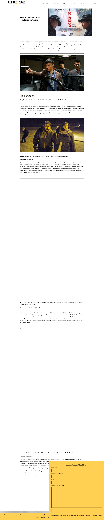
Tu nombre (54, 467)
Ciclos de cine (30, 23)
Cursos (56, 3)
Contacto (93, 3)
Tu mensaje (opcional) (57, 485)
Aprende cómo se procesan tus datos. (91, 516)
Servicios (45, 3)
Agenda (83, 3)
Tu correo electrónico (57, 473)
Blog (74, 3)
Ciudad (53, 479)
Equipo (65, 3)
